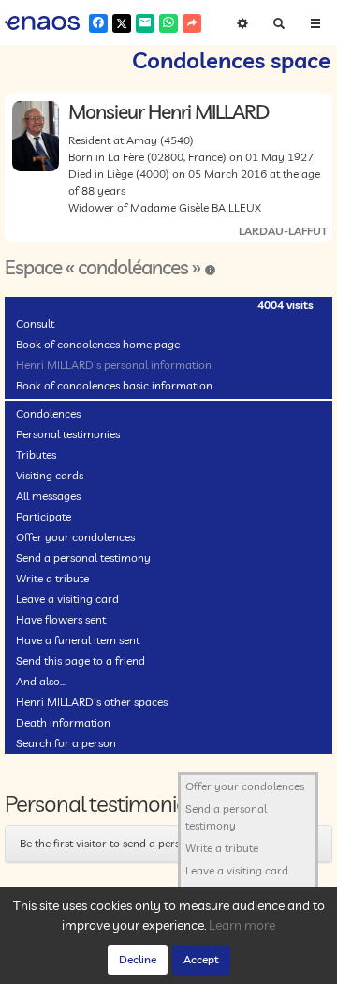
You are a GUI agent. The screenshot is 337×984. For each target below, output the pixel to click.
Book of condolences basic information (114, 385)
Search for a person (66, 743)
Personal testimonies (68, 434)
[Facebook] (98, 23)
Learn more (242, 925)
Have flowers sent (61, 619)
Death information (63, 722)
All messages (48, 496)
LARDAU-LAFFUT (283, 231)
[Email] (145, 23)
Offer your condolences (75, 537)
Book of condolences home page (98, 344)
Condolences (48, 413)
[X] (121, 23)
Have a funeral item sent (77, 640)
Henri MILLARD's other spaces (92, 702)
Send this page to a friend (80, 661)
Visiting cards (49, 475)
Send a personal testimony (83, 558)
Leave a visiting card (67, 599)
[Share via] (192, 23)
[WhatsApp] (168, 23)
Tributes (36, 455)
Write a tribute (52, 578)
